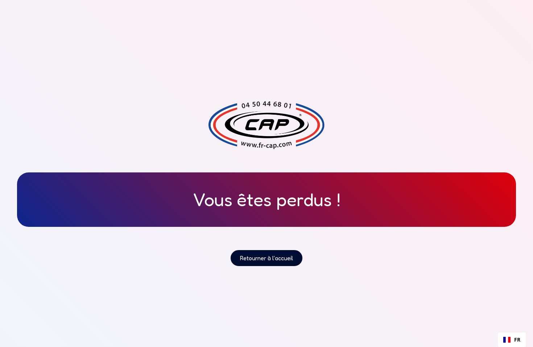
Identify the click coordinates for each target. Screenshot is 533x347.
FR (517, 339)
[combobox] (512, 339)
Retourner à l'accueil (266, 258)
